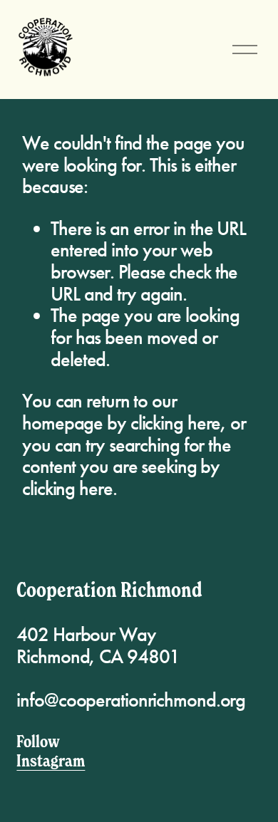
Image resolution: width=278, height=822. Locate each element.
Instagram (50, 760)
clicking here (175, 423)
